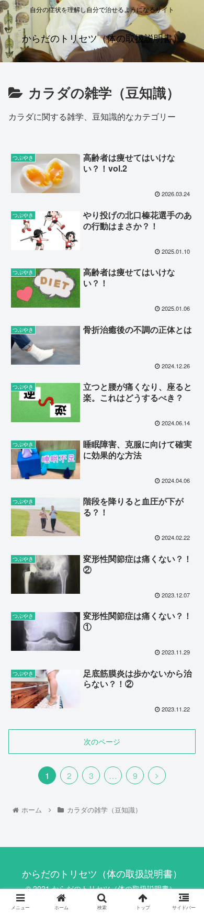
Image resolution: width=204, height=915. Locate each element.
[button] (183, 878)
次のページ (102, 741)
